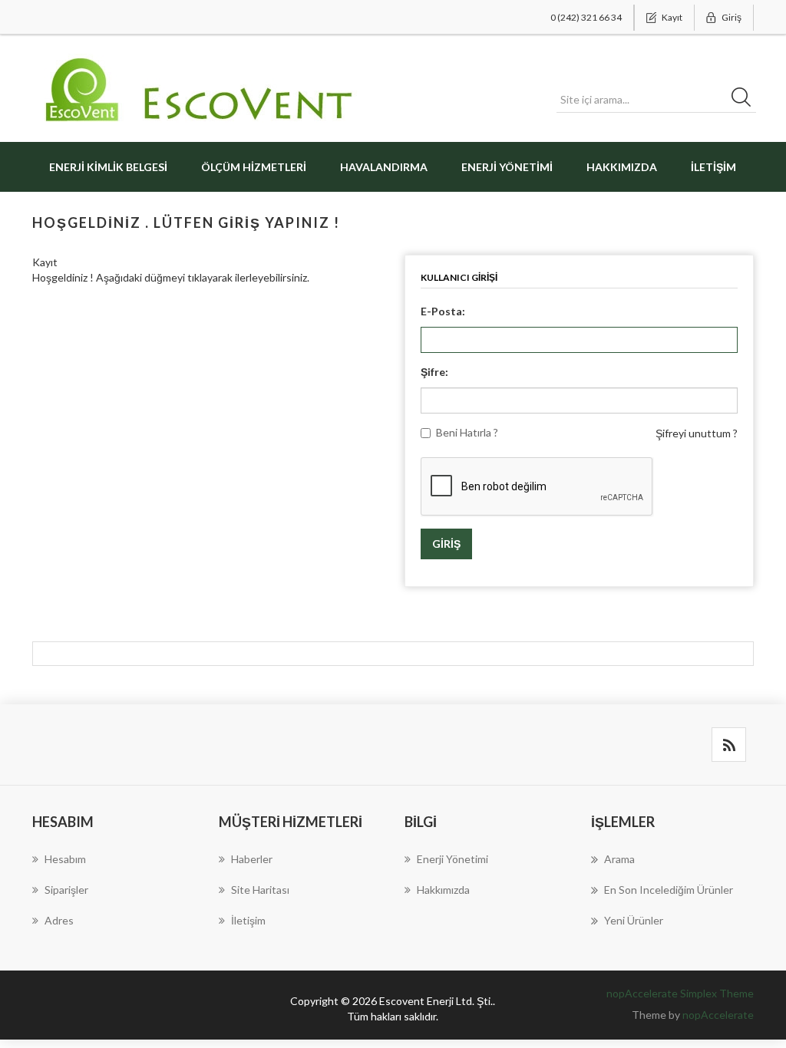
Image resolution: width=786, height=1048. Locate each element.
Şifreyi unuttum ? (697, 433)
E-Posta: (443, 311)
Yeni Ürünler (633, 920)
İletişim (713, 166)
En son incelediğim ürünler (668, 889)
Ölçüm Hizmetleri (253, 166)
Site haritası (260, 889)
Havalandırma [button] (384, 166)
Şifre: (434, 371)
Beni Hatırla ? (467, 432)
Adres (59, 920)
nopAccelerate (718, 1014)
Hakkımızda (621, 166)
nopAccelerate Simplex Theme (680, 993)
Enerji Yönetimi (507, 166)
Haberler (251, 858)
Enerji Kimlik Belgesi (108, 166)
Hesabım (65, 858)
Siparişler (66, 889)
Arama (619, 858)
